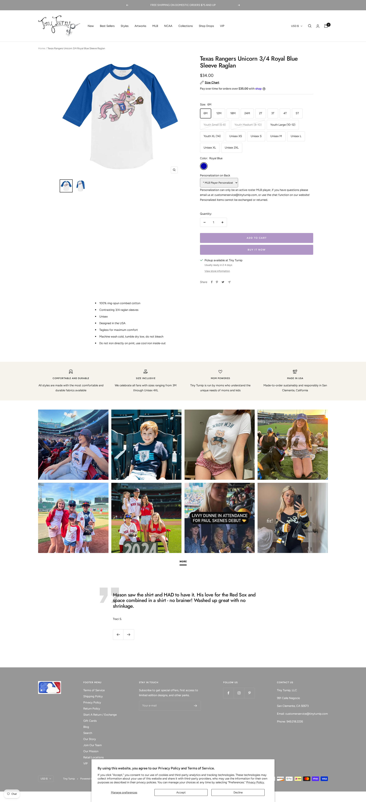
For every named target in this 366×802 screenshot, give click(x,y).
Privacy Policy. (255, 782)
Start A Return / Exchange (100, 714)
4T (285, 113)
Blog (86, 727)
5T (297, 113)
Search (87, 733)
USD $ (295, 26)
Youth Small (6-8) (215, 124)
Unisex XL (210, 147)
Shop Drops (206, 26)
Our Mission (90, 751)
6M (206, 113)
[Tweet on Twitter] (223, 282)
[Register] (195, 705)
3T (272, 113)
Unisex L (296, 136)
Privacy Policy (92, 702)
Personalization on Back (215, 175)
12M (219, 113)
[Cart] (326, 26)
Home (41, 48)
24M (247, 113)
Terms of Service (94, 690)
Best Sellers (107, 26)
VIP (222, 26)
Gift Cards (90, 720)
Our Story (89, 739)
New (91, 26)
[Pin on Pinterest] (217, 282)
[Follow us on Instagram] (239, 693)
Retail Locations (93, 757)
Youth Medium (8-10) (248, 124)
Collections (185, 26)
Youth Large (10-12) (282, 124)
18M (233, 113)
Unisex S (256, 136)
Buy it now (257, 249)
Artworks (140, 26)
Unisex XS (235, 136)
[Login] (317, 26)
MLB (155, 26)
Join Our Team (92, 745)
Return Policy (91, 708)
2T (260, 113)
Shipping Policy (93, 696)
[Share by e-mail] (229, 282)
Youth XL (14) (212, 136)
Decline (238, 792)
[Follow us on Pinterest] (249, 693)
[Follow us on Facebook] (228, 693)
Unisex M (276, 136)
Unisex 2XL (232, 147)
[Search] (309, 26)
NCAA (168, 26)
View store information (217, 271)
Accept (181, 792)
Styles (124, 26)
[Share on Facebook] (212, 282)
